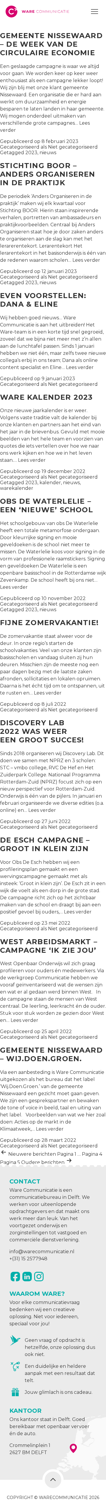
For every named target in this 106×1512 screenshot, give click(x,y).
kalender (50, 482)
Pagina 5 (10, 1162)
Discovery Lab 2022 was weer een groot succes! (42, 731)
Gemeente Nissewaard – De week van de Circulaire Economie (51, 44)
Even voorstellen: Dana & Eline (43, 299)
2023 (31, 152)
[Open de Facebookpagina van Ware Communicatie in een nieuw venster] (15, 1276)
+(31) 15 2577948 (28, 1258)
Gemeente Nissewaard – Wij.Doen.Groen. (51, 1054)
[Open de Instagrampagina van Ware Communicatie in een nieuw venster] (39, 1276)
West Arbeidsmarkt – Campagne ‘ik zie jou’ (49, 946)
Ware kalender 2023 (46, 397)
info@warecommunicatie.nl (41, 1251)
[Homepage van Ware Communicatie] (38, 11)
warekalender (16, 488)
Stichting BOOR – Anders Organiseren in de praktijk (47, 174)
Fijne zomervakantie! (49, 622)
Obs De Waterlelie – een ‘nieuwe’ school (46, 505)
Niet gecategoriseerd (73, 147)
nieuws (47, 152)
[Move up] (53, 1479)
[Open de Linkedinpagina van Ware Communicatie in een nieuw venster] (27, 1276)
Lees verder (86, 260)
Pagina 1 (66, 1154)
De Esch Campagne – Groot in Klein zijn (45, 844)
